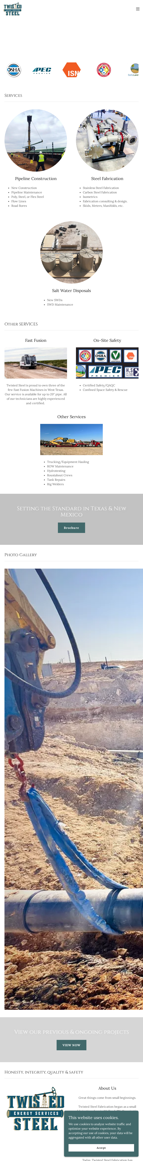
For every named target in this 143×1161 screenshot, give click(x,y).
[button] (138, 9)
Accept (101, 1147)
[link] (12, 8)
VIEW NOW (71, 1045)
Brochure (71, 528)
